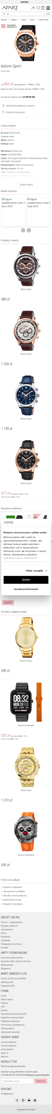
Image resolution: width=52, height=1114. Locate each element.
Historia (4, 1003)
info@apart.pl (7, 1094)
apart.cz (4, 1053)
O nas (3, 996)
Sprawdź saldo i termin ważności (16, 961)
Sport (32, 20)
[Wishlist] (38, 8)
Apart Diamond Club (12, 900)
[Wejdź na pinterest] (35, 1100)
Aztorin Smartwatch (26, 725)
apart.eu (4, 1056)
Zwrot (3, 933)
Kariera (4, 1010)
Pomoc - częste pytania (11, 922)
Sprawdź (8, 602)
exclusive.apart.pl (8, 1046)
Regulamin (6, 937)
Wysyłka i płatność (9, 926)
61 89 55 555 (29, 97)
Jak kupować (7, 929)
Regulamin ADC (8, 986)
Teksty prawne (7, 1028)
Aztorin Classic (26, 661)
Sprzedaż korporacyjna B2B (13, 1014)
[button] (13, 212)
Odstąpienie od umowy (11, 944)
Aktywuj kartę (7, 965)
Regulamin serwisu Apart (12, 1017)
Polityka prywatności (10, 1021)
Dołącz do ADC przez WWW (13, 978)
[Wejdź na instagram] (23, 1100)
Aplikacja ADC (7, 982)
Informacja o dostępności (13, 1025)
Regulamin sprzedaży (13, 904)
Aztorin (23, 20)
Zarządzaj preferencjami (26, 589)
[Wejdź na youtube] (29, 1100)
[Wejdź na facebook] (17, 1100)
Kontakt (4, 947)
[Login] (33, 8)
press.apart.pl (7, 1049)
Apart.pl (4, 20)
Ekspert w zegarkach (12, 887)
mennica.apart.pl (8, 1042)
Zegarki (14, 20)
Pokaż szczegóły (34, 570)
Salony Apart (7, 999)
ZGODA (26, 580)
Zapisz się (40, 1081)
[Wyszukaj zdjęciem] (9, 26)
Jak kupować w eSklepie (14, 891)
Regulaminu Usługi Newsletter (37, 1075)
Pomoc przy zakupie (10, 879)
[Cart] (42, 8)
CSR (3, 1007)
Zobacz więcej (26, 184)
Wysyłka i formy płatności (15, 895)
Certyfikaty (5, 940)
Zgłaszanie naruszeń (10, 1032)
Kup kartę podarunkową (12, 957)
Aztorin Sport (26, 289)
